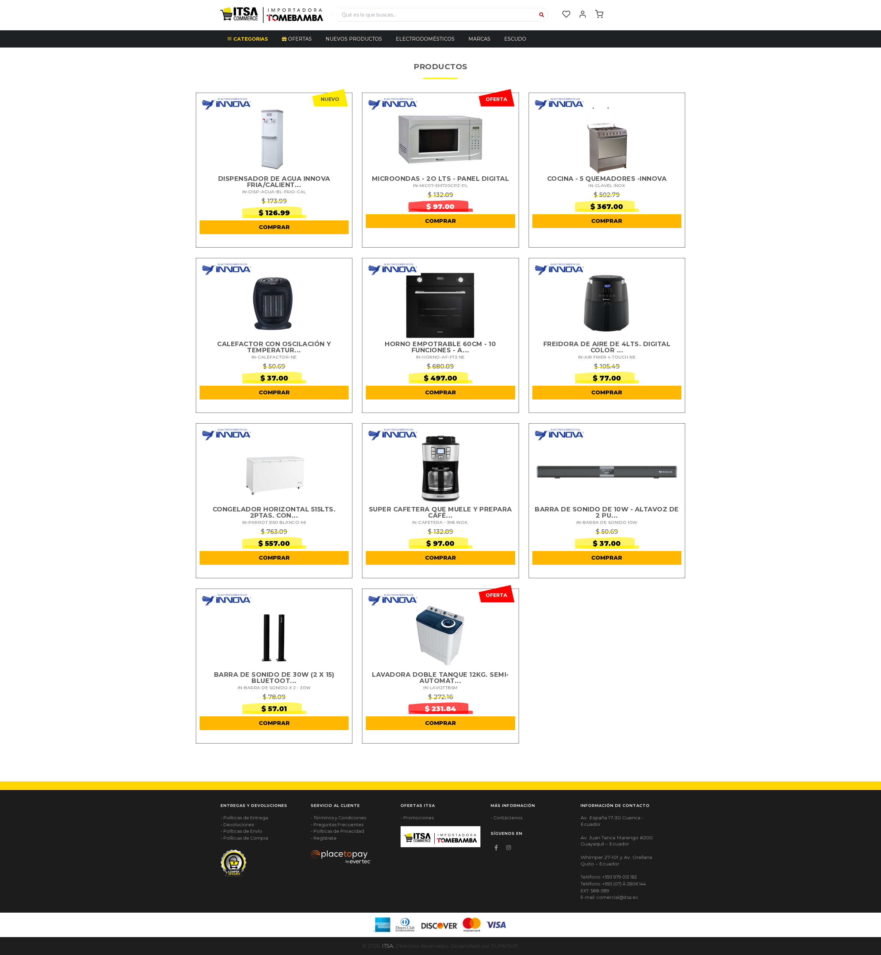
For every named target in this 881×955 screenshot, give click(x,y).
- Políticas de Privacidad (337, 831)
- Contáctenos (506, 817)
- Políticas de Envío (241, 831)
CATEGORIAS (250, 39)
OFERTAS (299, 39)
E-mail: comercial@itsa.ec (609, 897)
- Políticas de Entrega (244, 817)
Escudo (515, 39)
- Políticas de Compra (244, 838)
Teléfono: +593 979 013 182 (609, 877)
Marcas (479, 39)
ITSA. (388, 946)
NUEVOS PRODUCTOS (354, 39)
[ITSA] (271, 14)
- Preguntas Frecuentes (337, 824)
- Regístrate (324, 838)
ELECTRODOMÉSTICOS (425, 39)
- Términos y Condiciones (338, 817)
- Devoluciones (237, 824)
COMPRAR (274, 227)
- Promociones (417, 817)
